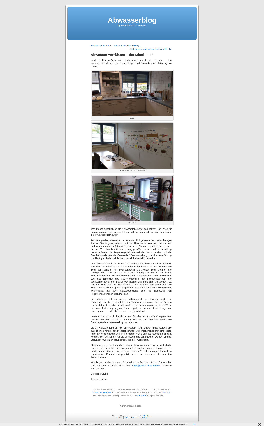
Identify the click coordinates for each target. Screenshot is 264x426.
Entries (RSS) (122, 418)
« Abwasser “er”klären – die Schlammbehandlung (115, 45)
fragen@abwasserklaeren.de (146, 365)
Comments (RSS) (139, 418)
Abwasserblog (132, 20)
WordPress (147, 416)
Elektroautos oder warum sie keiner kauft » (151, 49)
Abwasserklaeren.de (102, 392)
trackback (141, 395)
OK (194, 424)
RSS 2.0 (166, 392)
